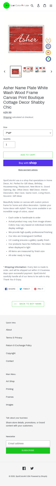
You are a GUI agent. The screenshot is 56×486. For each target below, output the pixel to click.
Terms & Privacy (14, 337)
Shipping (7, 117)
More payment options (28, 170)
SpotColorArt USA (23, 476)
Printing (9, 389)
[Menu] (51, 5)
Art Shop (10, 381)
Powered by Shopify (39, 476)
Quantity (7, 139)
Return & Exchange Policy (19, 345)
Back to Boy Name (30, 304)
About (9, 330)
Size (5, 127)
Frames (10, 397)
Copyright (10, 353)
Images (9, 404)
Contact (10, 361)
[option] (16, 71)
